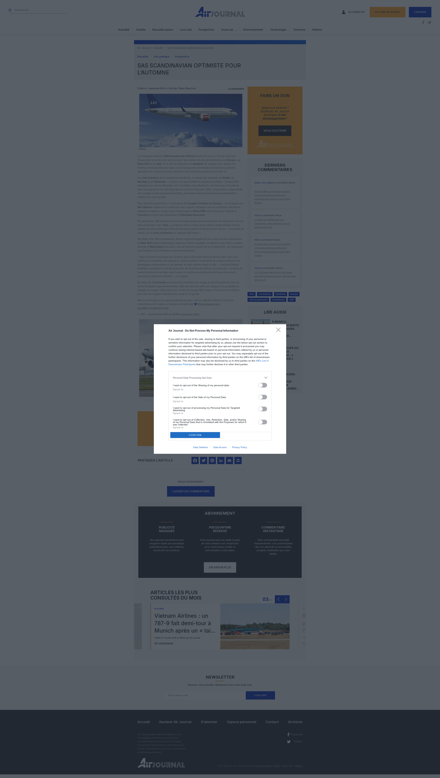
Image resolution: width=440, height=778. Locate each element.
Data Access (220, 447)
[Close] (279, 331)
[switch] (262, 385)
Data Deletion (200, 447)
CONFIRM (195, 435)
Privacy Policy (239, 447)
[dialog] (220, 389)
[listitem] (220, 377)
